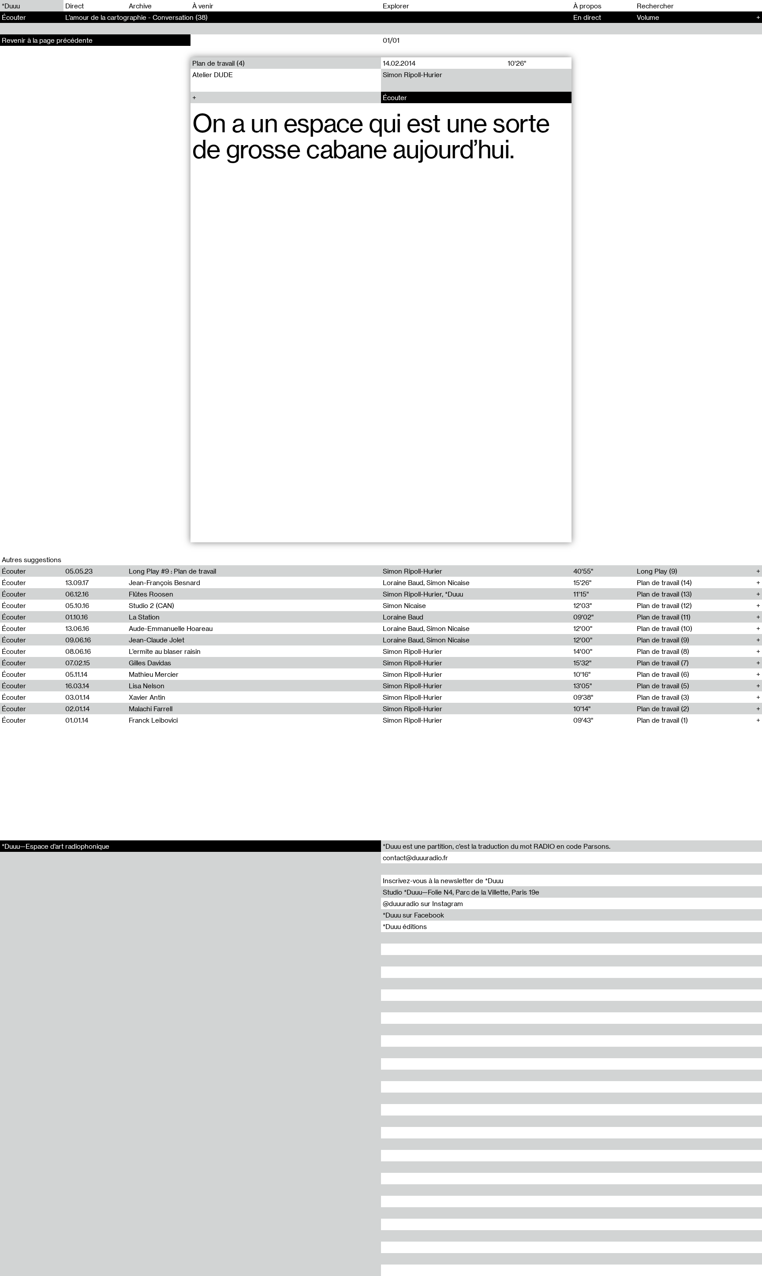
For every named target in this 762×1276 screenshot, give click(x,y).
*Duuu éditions (405, 926)
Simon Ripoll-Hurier (412, 74)
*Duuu (11, 6)
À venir (202, 6)
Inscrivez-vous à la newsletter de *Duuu (443, 880)
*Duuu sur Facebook (413, 915)
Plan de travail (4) (218, 63)
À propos (587, 6)
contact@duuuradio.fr (415, 858)
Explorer (396, 6)
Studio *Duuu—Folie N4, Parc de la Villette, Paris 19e (461, 892)
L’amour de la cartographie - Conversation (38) (136, 17)
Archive (140, 6)
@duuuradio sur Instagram (423, 903)
